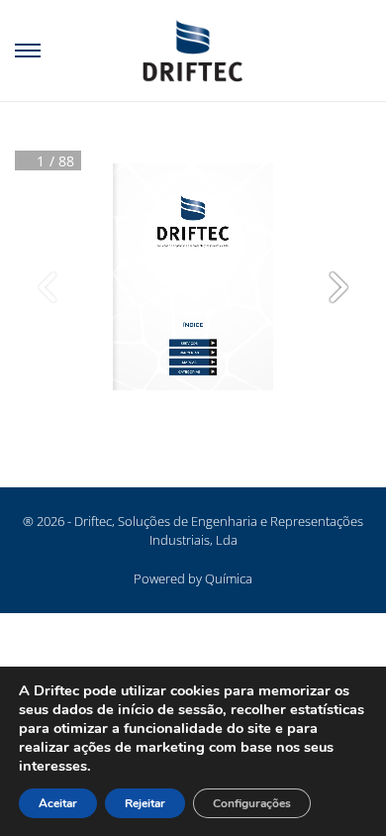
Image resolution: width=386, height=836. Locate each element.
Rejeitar (145, 803)
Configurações (252, 803)
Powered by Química (193, 578)
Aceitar (58, 803)
